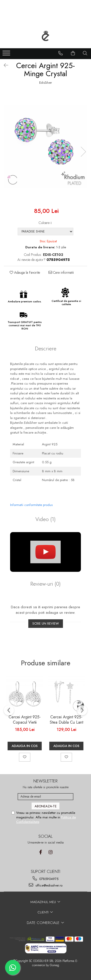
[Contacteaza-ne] (60, 53)
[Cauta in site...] (85, 53)
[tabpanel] (45, 146)
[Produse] (7, 54)
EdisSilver (45, 82)
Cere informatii (63, 272)
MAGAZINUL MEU (43, 902)
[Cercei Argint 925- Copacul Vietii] (24, 694)
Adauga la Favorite (26, 272)
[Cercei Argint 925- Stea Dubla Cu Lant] (66, 694)
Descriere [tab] (45, 348)
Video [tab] (45, 519)
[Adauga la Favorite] (24, 757)
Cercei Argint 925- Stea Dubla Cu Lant (66, 720)
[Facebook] (40, 852)
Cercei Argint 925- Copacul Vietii (25, 720)
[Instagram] (50, 852)
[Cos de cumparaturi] (73, 53)
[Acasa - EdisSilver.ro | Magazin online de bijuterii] (45, 36)
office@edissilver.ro (48, 885)
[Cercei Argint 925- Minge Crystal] (45, 146)
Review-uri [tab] (45, 584)
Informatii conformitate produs (31, 504)
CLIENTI (44, 912)
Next (83, 152)
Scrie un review (45, 623)
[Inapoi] (4, 65)
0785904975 (48, 878)
